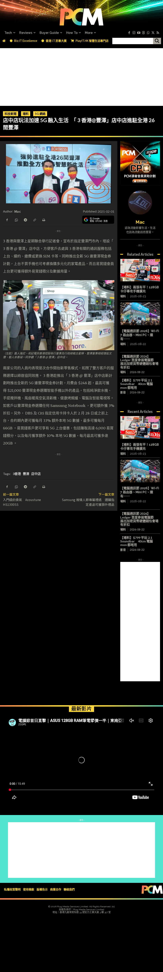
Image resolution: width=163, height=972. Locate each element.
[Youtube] (138, 32)
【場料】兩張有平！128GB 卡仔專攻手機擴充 (139, 289)
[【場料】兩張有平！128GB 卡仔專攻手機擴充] (140, 270)
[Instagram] (134, 32)
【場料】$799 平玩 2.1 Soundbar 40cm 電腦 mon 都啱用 (136, 383)
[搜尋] (157, 41)
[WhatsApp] (16, 219)
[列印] (44, 219)
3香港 (17, 474)
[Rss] (157, 32)
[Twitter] (153, 32)
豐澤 (26, 474)
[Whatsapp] (148, 32)
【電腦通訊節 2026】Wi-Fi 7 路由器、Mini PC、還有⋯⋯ (139, 335)
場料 (26, 113)
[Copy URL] (34, 219)
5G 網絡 (40, 113)
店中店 (36, 474)
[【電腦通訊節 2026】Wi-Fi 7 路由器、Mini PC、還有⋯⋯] (140, 313)
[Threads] (143, 32)
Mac (17, 211)
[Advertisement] (81, 76)
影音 (123, 392)
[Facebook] (129, 32)
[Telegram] (25, 219)
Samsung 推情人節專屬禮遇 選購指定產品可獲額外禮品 (88, 502)
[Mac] (140, 202)
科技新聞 (10, 113)
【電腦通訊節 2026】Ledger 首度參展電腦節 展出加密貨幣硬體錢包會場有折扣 (139, 361)
